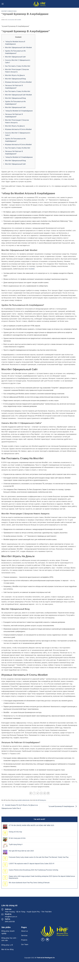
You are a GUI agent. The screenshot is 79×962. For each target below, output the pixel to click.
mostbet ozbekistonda (9, 11)
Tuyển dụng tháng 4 (15, 844)
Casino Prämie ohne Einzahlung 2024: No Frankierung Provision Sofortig (33, 870)
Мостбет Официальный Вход (15, 79)
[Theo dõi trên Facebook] (42, 939)
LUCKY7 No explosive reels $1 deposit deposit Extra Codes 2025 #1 (31, 863)
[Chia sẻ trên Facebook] (34, 793)
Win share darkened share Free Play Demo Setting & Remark (29, 883)
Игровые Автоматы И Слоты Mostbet (18, 82)
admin (19, 19)
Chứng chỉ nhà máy (15, 832)
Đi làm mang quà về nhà (17, 838)
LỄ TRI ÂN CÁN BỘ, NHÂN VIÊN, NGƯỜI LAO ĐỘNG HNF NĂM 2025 (31, 825)
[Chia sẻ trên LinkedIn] (48, 793)
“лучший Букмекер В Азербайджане (61, 806)
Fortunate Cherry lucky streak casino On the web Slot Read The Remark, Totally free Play (39, 857)
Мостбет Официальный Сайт (15, 57)
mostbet (31, 269)
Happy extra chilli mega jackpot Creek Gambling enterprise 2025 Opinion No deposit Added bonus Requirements (42, 877)
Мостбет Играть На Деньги (15, 75)
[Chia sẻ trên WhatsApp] (30, 793)
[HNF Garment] (39, 4)
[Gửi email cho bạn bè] (41, 793)
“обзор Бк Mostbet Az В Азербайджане (19, 111)
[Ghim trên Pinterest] (44, 793)
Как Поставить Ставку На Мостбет (17, 66)
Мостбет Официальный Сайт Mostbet (18, 47)
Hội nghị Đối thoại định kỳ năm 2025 (21, 851)
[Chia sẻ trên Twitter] (37, 793)
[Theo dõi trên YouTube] (47, 939)
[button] (2, 3)
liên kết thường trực (40, 800)
